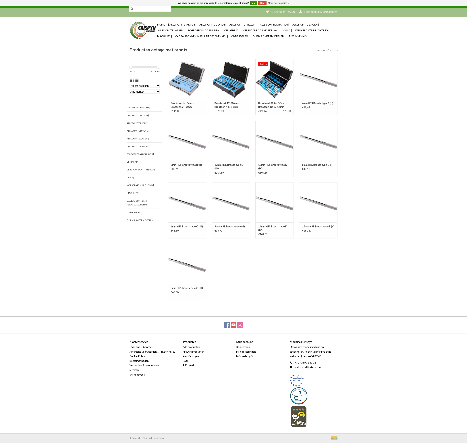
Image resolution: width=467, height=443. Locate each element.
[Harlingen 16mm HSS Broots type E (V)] (318, 202)
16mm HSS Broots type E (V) (318, 226)
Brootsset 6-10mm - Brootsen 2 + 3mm (182, 105)
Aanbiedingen (191, 356)
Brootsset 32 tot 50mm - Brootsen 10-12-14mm (272, 105)
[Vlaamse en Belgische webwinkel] (314, 416)
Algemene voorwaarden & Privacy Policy (152, 351)
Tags (324, 50)
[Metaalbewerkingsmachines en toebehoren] (143, 30)
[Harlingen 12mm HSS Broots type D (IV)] (231, 141)
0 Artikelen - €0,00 (283, 11)
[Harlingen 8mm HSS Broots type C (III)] (318, 141)
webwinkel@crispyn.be (308, 367)
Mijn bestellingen (246, 351)
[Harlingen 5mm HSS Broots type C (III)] (187, 264)
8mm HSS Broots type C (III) (318, 164)
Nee (262, 3)
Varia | (287, 30)
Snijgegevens (137, 374)
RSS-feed (188, 365)
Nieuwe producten (193, 351)
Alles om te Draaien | (274, 24)
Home (161, 24)
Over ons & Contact (141, 346)
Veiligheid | (232, 30)
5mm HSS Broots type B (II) (186, 164)
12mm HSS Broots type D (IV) (229, 166)
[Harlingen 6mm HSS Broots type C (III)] (187, 202)
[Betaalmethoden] (333, 438)
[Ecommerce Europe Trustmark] (314, 381)
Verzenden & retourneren (144, 365)
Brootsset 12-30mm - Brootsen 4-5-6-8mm (227, 105)
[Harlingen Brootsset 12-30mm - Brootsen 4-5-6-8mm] (231, 79)
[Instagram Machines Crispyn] (240, 325)
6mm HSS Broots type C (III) (187, 226)
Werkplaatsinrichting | (312, 30)
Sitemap (134, 369)
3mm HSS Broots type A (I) (230, 226)
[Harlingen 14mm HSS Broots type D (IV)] (274, 202)
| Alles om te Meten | (182, 24)
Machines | (164, 36)
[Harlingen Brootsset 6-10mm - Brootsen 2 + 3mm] (187, 79)
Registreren (243, 346)
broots (333, 50)
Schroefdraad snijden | (204, 30)
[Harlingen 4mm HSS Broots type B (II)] (318, 79)
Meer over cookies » (278, 3)
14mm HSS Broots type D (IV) (272, 228)
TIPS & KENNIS (298, 36)
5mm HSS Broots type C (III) (187, 287)
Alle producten (191, 346)
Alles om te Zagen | (305, 24)
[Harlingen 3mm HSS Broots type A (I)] (231, 202)
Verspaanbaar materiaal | (261, 30)
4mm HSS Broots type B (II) (317, 103)
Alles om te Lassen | (171, 30)
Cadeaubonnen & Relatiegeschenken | (201, 36)
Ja (253, 3)
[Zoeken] (132, 9)
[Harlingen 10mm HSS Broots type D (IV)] (274, 141)
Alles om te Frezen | (243, 24)
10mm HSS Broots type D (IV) (272, 166)
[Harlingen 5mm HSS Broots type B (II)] (187, 141)
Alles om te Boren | (212, 24)
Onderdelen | (240, 36)
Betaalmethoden (139, 360)
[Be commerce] (314, 396)
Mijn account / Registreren (320, 11)
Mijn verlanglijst (245, 356)
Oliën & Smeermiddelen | (268, 36)
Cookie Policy (137, 356)
